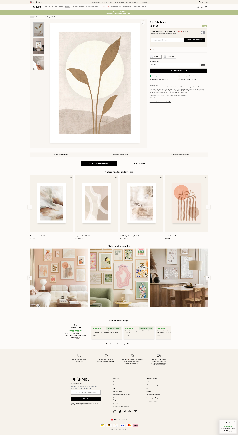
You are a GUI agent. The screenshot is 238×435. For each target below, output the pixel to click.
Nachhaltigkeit (118, 391)
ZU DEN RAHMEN (139, 163)
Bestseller (49, 7)
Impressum (116, 385)
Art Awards (116, 403)
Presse (115, 382)
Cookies (148, 391)
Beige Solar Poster (53, 17)
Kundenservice (150, 382)
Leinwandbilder (78, 7)
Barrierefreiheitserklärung (121, 394)
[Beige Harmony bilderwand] (179, 278)
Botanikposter (40, 17)
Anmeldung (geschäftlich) (121, 406)
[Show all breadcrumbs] (32, 17)
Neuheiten (59, 7)
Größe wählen (154, 61)
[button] (203, 65)
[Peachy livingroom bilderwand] (59, 278)
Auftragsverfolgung (152, 385)
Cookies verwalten (151, 401)
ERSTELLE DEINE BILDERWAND (99, 163)
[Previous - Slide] (30, 207)
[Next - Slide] (208, 207)
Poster (67, 7)
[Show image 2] (38, 46)
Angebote (105, 7)
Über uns (116, 378)
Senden (85, 399)
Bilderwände (116, 7)
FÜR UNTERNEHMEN (140, 7)
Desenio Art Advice (152, 378)
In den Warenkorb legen (178, 71)
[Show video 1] (38, 63)
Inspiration (127, 7)
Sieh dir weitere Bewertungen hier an (119, 344)
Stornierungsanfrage (152, 398)
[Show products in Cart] (206, 7)
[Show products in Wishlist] (202, 7)
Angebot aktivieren (194, 40)
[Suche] (198, 7)
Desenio (124, 430)
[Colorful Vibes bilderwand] (119, 278)
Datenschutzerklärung (169, 45)
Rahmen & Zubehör (92, 7)
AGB (147, 388)
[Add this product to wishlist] (143, 22)
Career (115, 388)
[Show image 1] (38, 29)
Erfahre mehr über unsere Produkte (160, 102)
